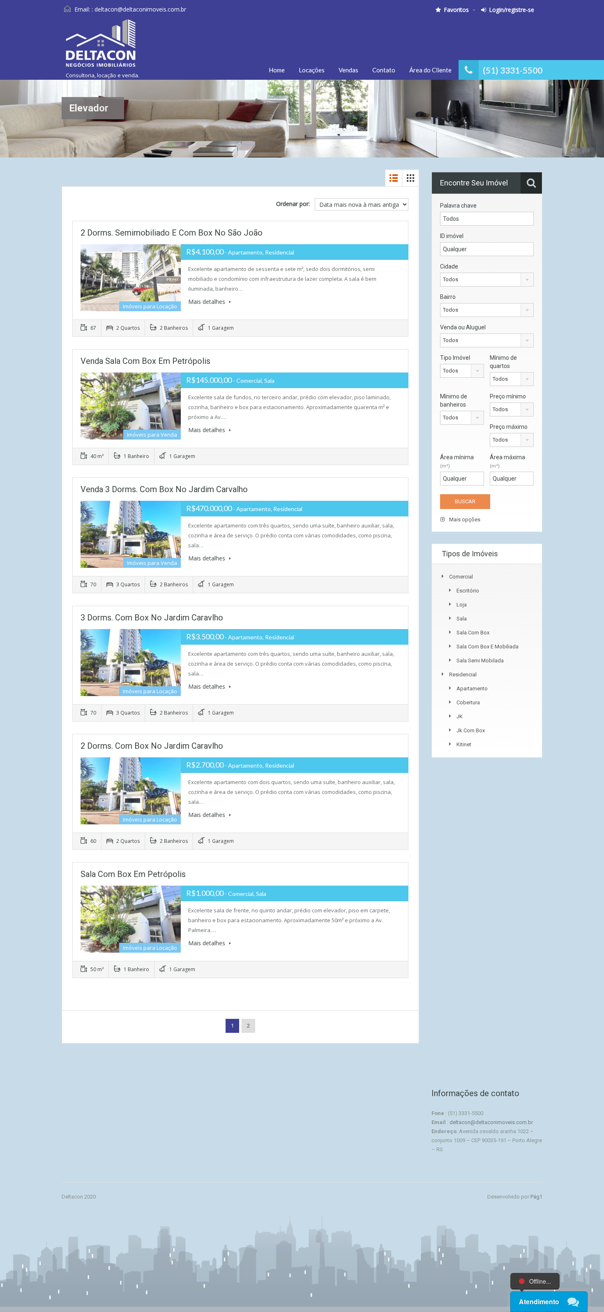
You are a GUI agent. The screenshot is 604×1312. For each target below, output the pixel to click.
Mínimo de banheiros (453, 400)
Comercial (461, 577)
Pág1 (536, 1197)
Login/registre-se (511, 10)
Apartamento (472, 688)
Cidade (449, 266)
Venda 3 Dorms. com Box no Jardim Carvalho (164, 489)
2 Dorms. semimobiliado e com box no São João (172, 233)
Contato (383, 70)
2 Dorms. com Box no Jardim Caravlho (152, 746)
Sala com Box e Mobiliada (487, 646)
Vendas (348, 70)
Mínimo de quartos (503, 361)
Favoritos (456, 10)
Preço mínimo (508, 396)
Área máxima (507, 461)
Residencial (463, 674)
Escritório (467, 591)
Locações (312, 70)
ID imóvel (451, 236)
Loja (461, 605)
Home (277, 70)
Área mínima (457, 461)
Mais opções (464, 519)
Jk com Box (470, 730)
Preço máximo (509, 426)
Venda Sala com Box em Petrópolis (145, 361)
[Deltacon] (100, 47)
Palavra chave (458, 205)
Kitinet (463, 744)
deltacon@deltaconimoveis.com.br (140, 9)
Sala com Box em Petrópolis (133, 874)
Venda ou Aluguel (463, 327)
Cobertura (468, 702)
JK (459, 716)
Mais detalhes (207, 301)
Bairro (448, 297)
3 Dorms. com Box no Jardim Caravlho (152, 617)
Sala (461, 619)
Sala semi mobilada (480, 660)
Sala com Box (472, 632)
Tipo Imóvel (455, 357)
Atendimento (539, 1301)
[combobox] (487, 280)
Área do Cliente (430, 70)
